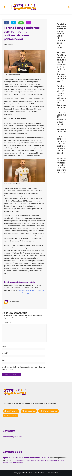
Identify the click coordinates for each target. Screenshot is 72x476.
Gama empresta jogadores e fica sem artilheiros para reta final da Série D (62, 144)
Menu (8, 7)
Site (3, 360)
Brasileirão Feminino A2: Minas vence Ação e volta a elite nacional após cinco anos (62, 36)
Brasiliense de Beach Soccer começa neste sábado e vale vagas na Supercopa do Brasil (62, 97)
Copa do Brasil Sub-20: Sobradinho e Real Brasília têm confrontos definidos (62, 122)
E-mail (5, 353)
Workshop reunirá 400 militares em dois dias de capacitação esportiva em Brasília (63, 165)
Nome (4, 346)
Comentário (7, 322)
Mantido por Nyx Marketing (48, 473)
